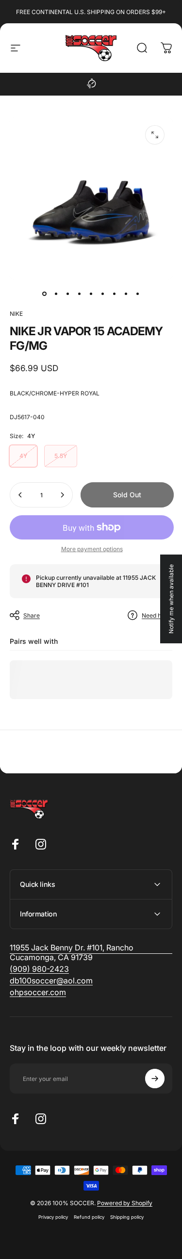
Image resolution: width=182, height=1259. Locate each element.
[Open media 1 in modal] (155, 135)
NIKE (16, 313)
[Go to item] (44, 293)
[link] (39, 969)
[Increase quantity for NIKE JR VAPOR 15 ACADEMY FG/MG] (62, 495)
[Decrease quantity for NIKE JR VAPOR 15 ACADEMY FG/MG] (20, 495)
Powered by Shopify (124, 1203)
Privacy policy (53, 1217)
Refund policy (89, 1217)
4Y (23, 455)
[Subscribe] (155, 1078)
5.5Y (60, 455)
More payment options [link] (92, 549)
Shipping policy (127, 1217)
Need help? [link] (157, 615)
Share (31, 615)
